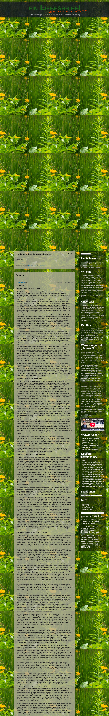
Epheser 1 (94, 530)
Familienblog (86, 442)
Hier (82, 295)
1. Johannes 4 (85, 516)
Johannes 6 (83, 535)
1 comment (42, 265)
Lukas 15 (85, 541)
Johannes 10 (99, 535)
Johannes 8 (91, 535)
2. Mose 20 (92, 528)
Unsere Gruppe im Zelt (89, 440)
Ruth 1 (89, 545)
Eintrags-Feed (86, 506)
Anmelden (85, 504)
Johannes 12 (91, 537)
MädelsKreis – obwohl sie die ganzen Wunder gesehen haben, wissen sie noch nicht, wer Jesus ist (93, 464)
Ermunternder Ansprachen (90, 438)
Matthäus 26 (84, 543)
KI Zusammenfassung (89, 461)
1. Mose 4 (102, 516)
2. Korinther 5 (85, 526)
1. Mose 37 (90, 519)
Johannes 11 (84, 537)
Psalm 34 (96, 543)
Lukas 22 (91, 541)
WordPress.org (87, 509)
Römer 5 (96, 545)
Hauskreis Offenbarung (72, 15)
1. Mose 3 (94, 516)
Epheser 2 (85, 532)
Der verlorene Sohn (86, 530)
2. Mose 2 (93, 526)
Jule (83, 467)
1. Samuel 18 (98, 525)
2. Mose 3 (99, 526)
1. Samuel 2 (85, 521)
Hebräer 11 (83, 534)
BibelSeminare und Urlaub (90, 449)
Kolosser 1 (97, 539)
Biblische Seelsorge (35, 15)
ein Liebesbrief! (54, 7)
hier (88, 280)
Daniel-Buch (21, 282)
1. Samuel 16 (92, 525)
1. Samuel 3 (94, 521)
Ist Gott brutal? (91, 534)
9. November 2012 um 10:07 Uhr (64, 282)
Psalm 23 (91, 543)
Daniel (30, 265)
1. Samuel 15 (84, 525)
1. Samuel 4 (85, 523)
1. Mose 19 (96, 518)
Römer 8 (85, 547)
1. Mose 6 (83, 518)
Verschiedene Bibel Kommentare (92, 444)
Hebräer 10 (95, 532)
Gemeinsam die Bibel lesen (53, 15)
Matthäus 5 (97, 541)
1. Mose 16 (89, 518)
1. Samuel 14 (93, 523)
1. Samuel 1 (97, 519)
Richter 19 (84, 545)
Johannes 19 (87, 539)
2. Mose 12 (84, 528)
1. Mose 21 (84, 519)
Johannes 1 (99, 534)
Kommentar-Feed (87, 507)
